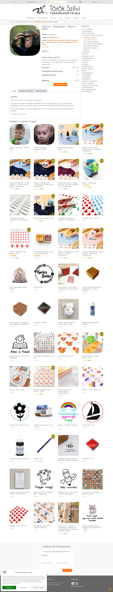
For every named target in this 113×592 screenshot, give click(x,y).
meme (43, 42)
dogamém (67, 42)
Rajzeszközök (87, 73)
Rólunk (53, 18)
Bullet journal (88, 69)
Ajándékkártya (87, 87)
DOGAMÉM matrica (28, 22)
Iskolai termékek (15, 22)
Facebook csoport (32, 2)
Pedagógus (50, 40)
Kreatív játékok (88, 83)
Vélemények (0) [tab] (41, 91)
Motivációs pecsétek (91, 42)
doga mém (53, 42)
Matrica (56, 40)
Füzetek (86, 50)
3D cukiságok (87, 31)
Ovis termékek (87, 29)
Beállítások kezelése (38, 587)
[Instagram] (16, 2)
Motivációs (60, 42)
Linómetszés (86, 75)
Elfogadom (9, 587)
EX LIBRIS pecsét (87, 56)
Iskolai (72, 42)
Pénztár (76, 18)
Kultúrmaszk (87, 92)
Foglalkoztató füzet (90, 85)
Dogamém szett (91, 40)
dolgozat (61, 40)
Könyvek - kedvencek (90, 81)
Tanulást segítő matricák (93, 35)
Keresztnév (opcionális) (62, 562)
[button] (37, 28)
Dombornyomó (87, 58)
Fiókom (84, 18)
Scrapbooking (87, 67)
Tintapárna (86, 60)
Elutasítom (24, 587)
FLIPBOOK (85, 65)
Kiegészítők (86, 79)
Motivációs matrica (90, 46)
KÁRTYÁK (85, 54)
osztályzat (74, 40)
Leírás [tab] (14, 91)
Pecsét (84, 71)
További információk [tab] (26, 91)
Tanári (48, 42)
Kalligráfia (86, 77)
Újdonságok (30, 18)
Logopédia (86, 52)
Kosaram (67, 18)
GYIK (60, 18)
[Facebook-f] (13, 2)
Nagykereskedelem (89, 89)
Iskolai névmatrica (90, 48)
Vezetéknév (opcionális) (47, 562)
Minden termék (43, 18)
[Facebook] (73, 583)
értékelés (67, 40)
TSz (47, 47)
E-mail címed (44, 555)
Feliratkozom (67, 570)
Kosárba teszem (60, 84)
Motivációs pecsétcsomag (93, 44)
